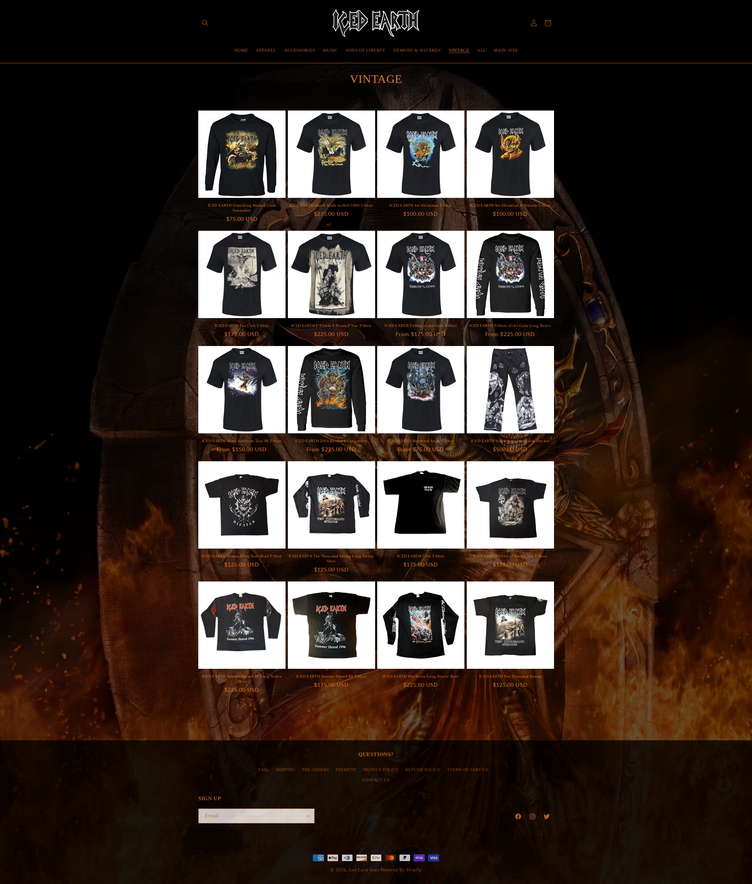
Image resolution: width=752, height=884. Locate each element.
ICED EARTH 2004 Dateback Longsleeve (331, 441)
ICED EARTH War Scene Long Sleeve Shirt (421, 676)
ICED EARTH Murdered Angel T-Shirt (420, 441)
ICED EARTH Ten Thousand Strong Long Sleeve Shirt (331, 558)
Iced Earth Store (364, 870)
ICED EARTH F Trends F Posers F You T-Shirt (331, 325)
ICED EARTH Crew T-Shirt (420, 556)
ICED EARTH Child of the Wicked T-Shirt (510, 556)
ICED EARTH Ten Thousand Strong (510, 676)
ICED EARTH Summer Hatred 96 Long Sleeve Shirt (242, 679)
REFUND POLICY (423, 769)
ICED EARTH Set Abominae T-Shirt (421, 205)
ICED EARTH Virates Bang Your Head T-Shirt (242, 556)
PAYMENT (346, 769)
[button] (205, 23)
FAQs (263, 769)
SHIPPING (285, 769)
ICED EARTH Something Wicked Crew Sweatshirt (242, 208)
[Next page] (402, 722)
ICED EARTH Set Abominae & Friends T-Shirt (510, 205)
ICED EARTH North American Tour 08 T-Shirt (242, 441)
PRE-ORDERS (315, 769)
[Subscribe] (307, 816)
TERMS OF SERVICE (468, 769)
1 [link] (349, 722)
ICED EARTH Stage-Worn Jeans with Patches (510, 441)
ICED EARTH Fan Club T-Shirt (242, 325)
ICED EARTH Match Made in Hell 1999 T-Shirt (331, 205)
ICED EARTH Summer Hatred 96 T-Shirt (331, 676)
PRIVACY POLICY (381, 769)
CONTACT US (376, 780)
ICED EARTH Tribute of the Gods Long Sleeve (510, 325)
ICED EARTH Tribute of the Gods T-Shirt (421, 325)
